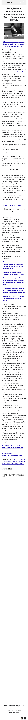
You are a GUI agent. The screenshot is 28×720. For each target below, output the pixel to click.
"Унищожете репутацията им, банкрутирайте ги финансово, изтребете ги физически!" (14, 44)
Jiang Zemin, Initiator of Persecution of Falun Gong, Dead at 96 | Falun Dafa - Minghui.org (13, 461)
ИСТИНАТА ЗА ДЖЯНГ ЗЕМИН (12, 205)
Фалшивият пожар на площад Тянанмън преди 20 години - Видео (13, 298)
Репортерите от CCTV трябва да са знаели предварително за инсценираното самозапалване (14, 290)
